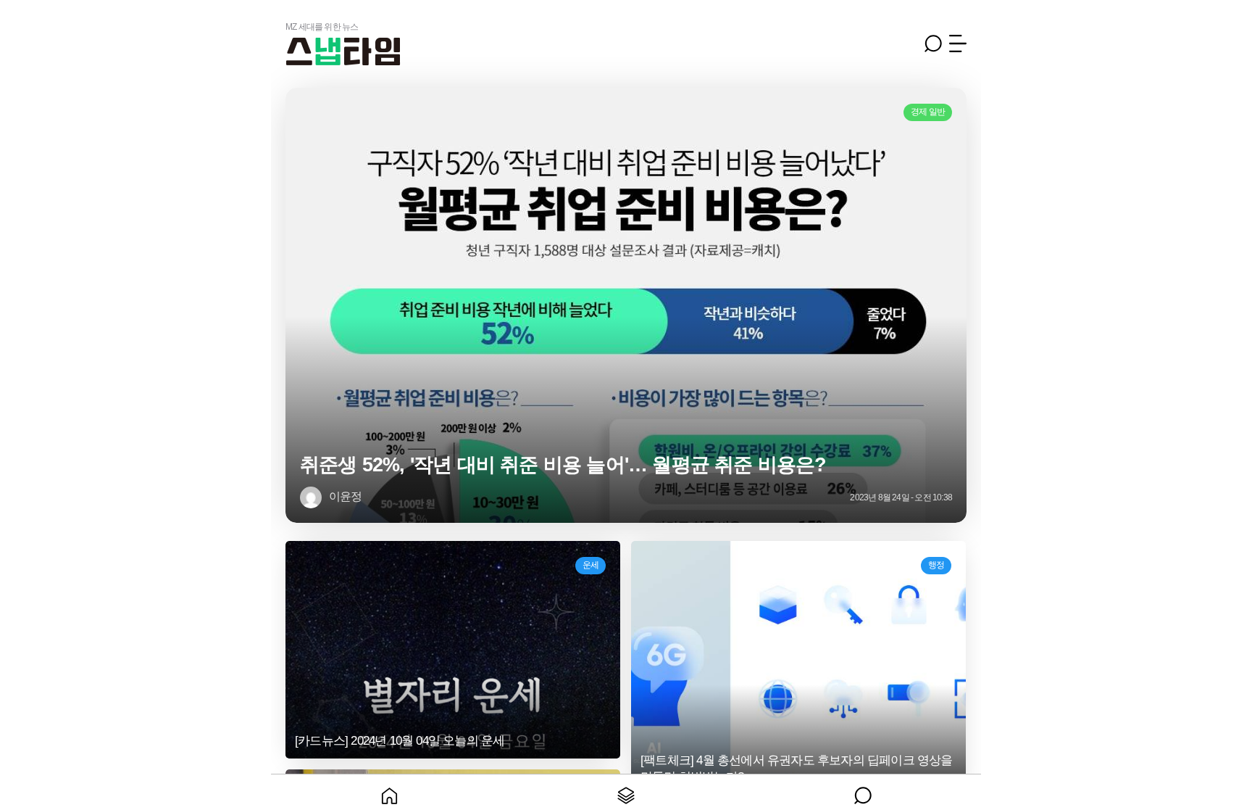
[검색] (862, 792)
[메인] (389, 792)
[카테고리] (626, 792)
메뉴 (958, 43)
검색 (933, 43)
